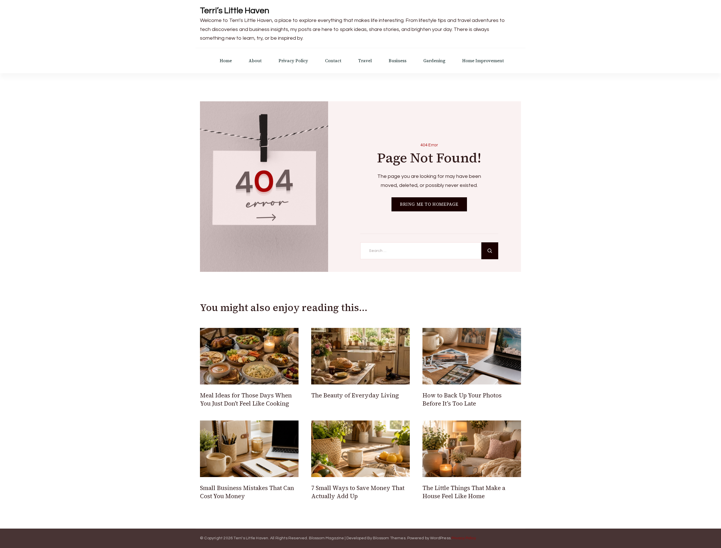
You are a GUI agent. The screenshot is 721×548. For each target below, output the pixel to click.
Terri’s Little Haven (234, 10)
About (255, 61)
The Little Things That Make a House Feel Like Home (463, 492)
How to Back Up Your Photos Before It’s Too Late (462, 399)
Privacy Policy (293, 61)
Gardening (434, 61)
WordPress (440, 538)
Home (226, 61)
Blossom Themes (389, 538)
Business (397, 61)
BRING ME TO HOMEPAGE (429, 204)
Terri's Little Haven (250, 538)
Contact (333, 61)
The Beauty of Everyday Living (355, 395)
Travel (365, 61)
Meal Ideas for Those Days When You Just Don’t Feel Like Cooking (246, 399)
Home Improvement (483, 61)
